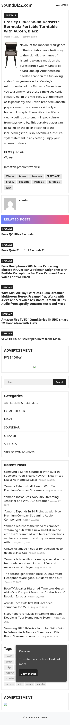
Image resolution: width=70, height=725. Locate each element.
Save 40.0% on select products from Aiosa (31, 339)
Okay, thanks (28, 673)
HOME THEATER (14, 411)
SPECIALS (11, 15)
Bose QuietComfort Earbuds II (23, 250)
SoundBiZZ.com (17, 5)
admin (23, 200)
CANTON (9, 661)
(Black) (10, 176)
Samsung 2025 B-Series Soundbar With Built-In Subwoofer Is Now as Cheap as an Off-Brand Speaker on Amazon (34, 632)
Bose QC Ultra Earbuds (17, 234)
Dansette (24, 181)
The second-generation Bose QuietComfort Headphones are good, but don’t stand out (33, 576)
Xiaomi (29, 684)
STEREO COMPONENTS (19, 452)
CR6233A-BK (53, 176)
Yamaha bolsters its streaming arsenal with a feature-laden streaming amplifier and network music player (34, 563)
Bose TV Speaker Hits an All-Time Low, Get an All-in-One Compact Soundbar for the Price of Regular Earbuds (34, 592)
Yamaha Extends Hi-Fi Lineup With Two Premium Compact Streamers (30, 488)
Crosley (10, 181)
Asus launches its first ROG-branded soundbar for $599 (28, 605)
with (8, 187)
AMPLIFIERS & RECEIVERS (21, 403)
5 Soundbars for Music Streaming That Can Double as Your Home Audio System (33, 616)
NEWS (8, 419)
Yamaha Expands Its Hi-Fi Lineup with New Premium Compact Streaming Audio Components (32, 515)
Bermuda (36, 176)
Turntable (54, 181)
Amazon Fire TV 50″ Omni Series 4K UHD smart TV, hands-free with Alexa (34, 321)
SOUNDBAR (12, 427)
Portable (39, 181)
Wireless (10, 684)
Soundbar (10, 678)
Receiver (10, 672)
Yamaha (41, 684)
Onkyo (8, 667)
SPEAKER (10, 436)
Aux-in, (23, 176)
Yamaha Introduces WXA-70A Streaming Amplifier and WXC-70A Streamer (31, 499)
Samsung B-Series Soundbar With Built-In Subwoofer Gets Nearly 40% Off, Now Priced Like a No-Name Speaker (33, 476)
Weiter (8, 157)
